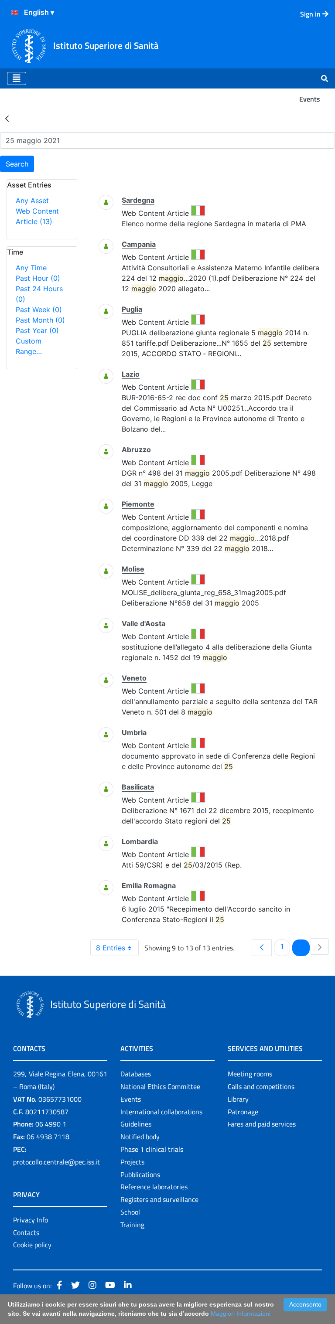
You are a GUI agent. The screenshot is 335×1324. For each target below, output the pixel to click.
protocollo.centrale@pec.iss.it (56, 1162)
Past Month (40, 320)
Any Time (31, 267)
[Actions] (15, 12)
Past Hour (38, 278)
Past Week (39, 309)
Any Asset (32, 200)
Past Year (37, 330)
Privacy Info (30, 1220)
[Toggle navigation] (16, 78)
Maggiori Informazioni (240, 1313)
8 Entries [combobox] (110, 947)
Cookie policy (32, 1244)
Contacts (26, 1232)
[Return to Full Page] (7, 118)
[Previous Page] (262, 947)
